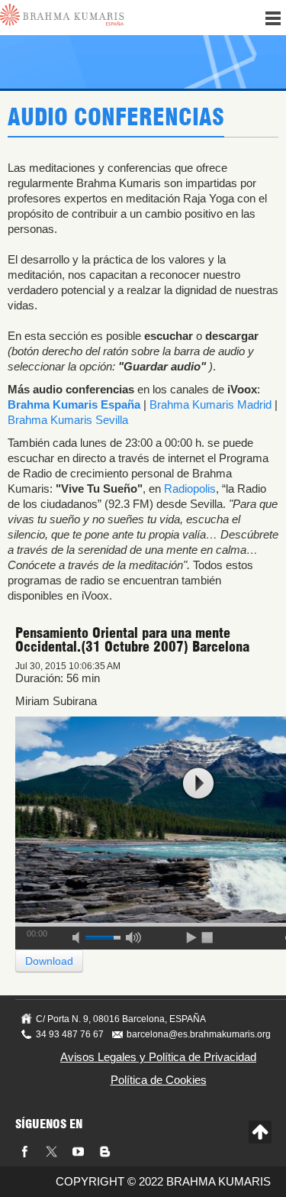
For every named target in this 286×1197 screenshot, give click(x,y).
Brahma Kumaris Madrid (210, 404)
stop (208, 935)
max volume (133, 935)
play (198, 783)
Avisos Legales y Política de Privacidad (158, 1056)
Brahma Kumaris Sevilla (68, 419)
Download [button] (49, 961)
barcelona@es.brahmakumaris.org (199, 1034)
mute (80, 935)
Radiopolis (190, 488)
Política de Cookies (159, 1079)
